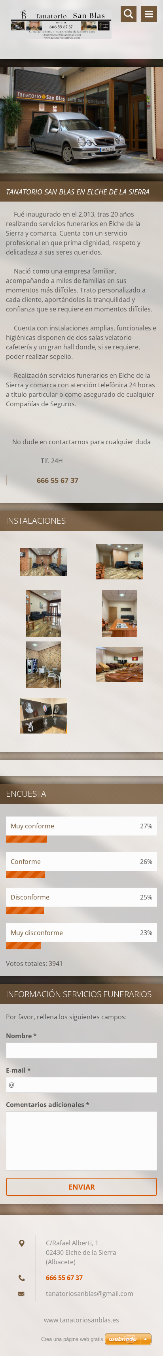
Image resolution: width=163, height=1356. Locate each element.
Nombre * (21, 1036)
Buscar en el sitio (128, 14)
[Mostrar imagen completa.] (43, 562)
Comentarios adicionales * (47, 1104)
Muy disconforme (37, 932)
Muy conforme (32, 826)
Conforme (26, 861)
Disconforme (30, 897)
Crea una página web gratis (72, 1339)
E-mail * (18, 1070)
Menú (149, 14)
